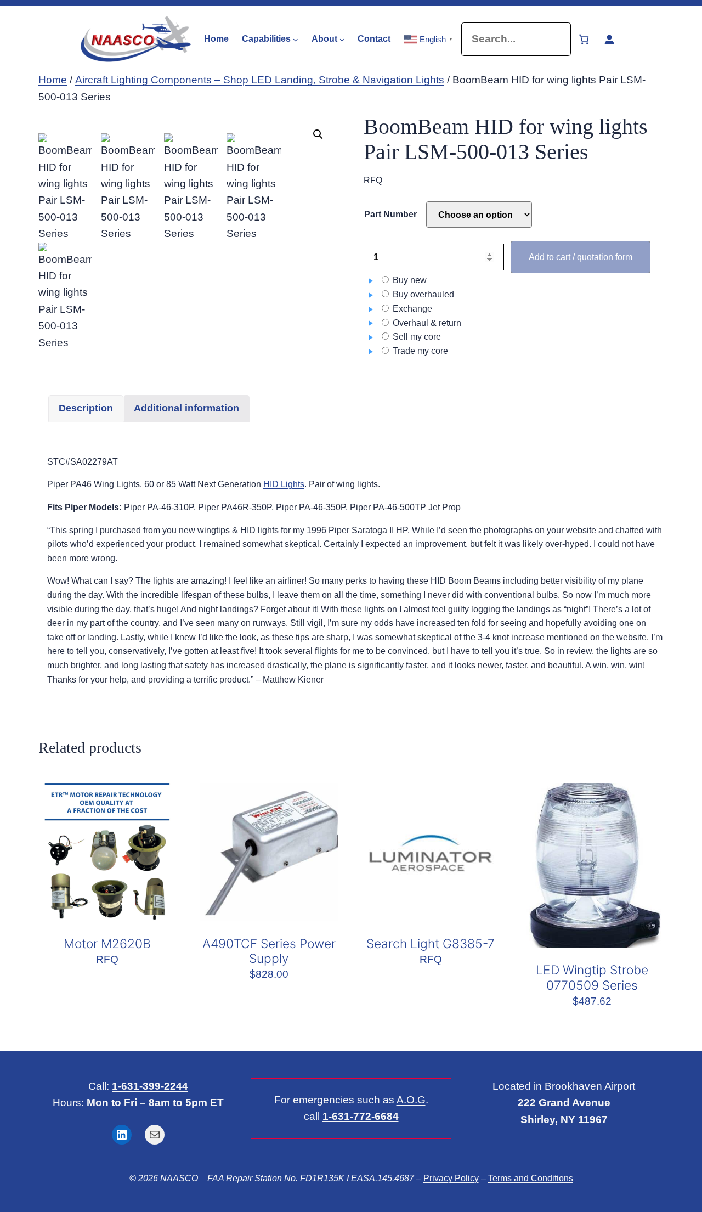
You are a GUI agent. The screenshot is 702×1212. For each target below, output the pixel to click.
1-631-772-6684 (360, 1116)
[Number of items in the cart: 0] (583, 39)
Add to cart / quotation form (580, 257)
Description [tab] (86, 408)
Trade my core (419, 351)
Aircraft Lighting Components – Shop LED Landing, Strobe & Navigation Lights (259, 80)
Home (52, 80)
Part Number (390, 214)
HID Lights (283, 484)
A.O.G (411, 1100)
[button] (318, 134)
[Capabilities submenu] (295, 39)
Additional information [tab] (186, 408)
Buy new (408, 280)
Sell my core (415, 336)
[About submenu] (342, 39)
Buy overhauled (422, 294)
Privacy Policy (451, 1178)
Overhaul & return (425, 323)
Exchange (411, 308)
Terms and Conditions (530, 1178)
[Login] (609, 39)
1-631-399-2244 (150, 1086)
